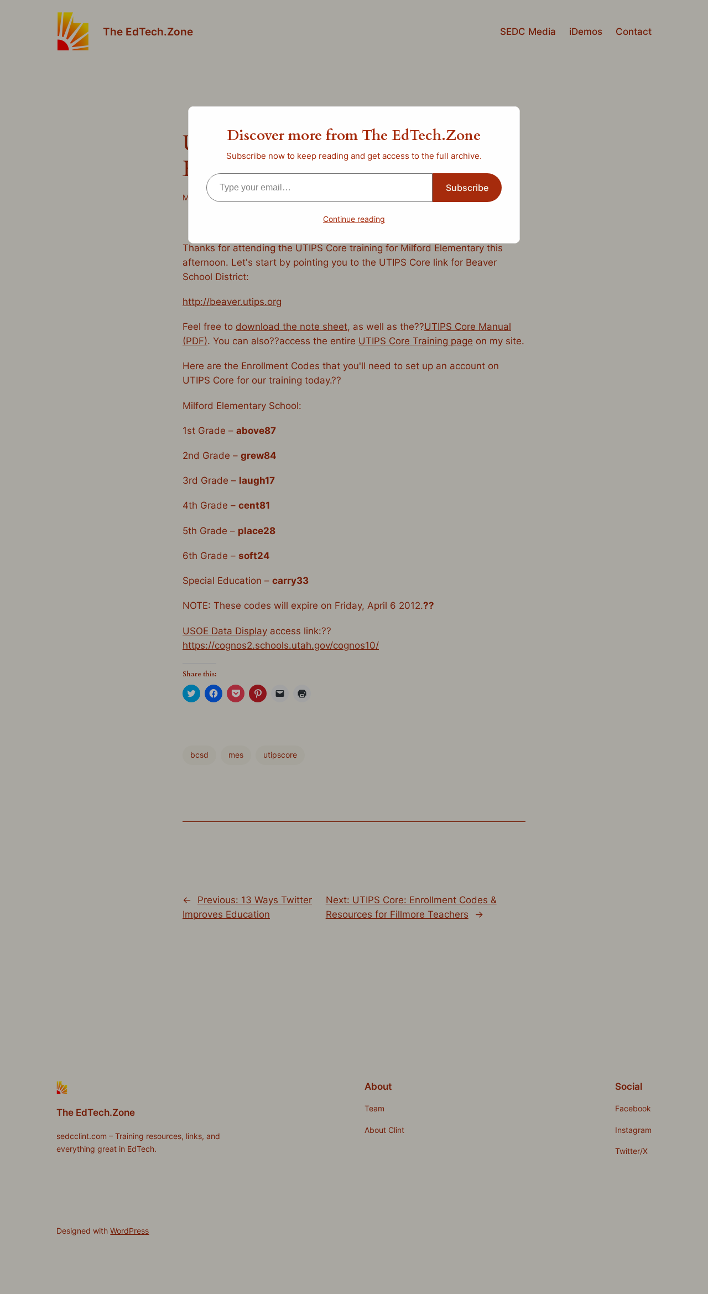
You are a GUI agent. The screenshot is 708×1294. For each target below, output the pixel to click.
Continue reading (354, 219)
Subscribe (467, 187)
